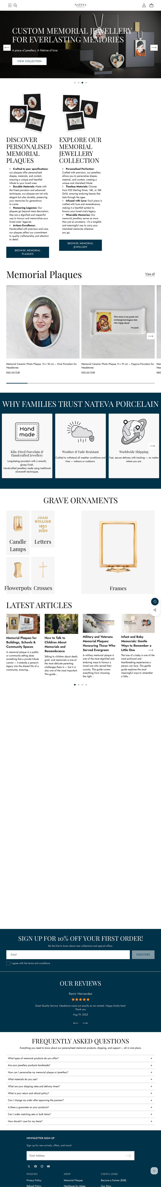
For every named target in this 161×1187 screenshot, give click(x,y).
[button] (151, 5)
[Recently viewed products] (155, 601)
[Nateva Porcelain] (80, 5)
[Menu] (9, 5)
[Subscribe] (128, 1155)
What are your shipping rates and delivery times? (34, 1086)
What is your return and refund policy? (28, 1093)
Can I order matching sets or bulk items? (29, 1114)
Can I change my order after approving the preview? (36, 1100)
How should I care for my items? (25, 1121)
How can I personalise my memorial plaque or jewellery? (38, 1072)
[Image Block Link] (17, 524)
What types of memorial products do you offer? (33, 1058)
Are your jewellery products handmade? (29, 1065)
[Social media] (155, 610)
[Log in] (143, 5)
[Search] (15, 5)
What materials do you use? (23, 1079)
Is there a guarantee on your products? (28, 1107)
